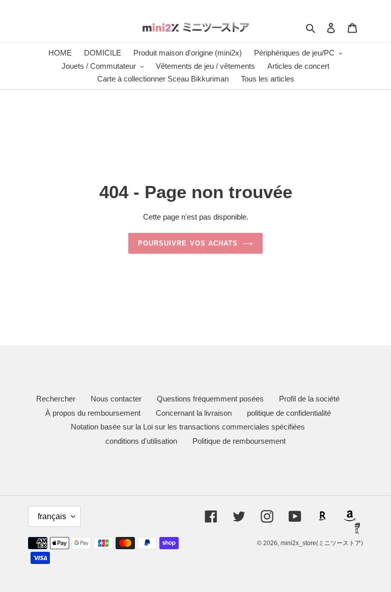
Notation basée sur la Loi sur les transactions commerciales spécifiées (188, 426)
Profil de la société (309, 398)
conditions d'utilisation (141, 441)
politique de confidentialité (289, 413)
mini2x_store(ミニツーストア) (322, 543)
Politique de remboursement (239, 441)
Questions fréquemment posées (210, 398)
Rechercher (55, 398)
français (52, 516)
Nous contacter (116, 398)
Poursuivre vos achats (188, 243)
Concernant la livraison (194, 413)
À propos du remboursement (93, 413)
